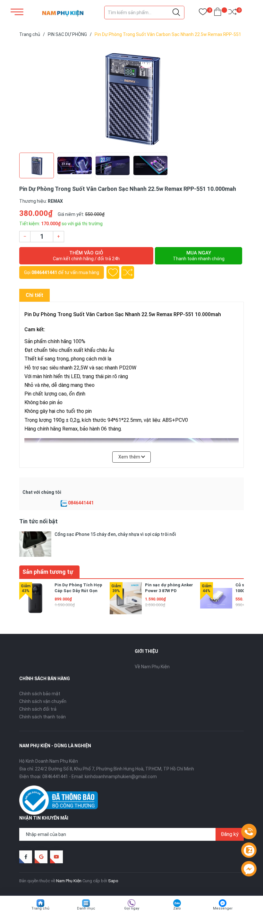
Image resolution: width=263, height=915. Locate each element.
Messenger (223, 908)
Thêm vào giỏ (86, 255)
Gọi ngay (131, 908)
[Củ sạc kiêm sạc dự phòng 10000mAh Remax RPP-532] (216, 598)
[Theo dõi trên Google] (41, 856)
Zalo (177, 908)
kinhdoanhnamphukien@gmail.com (121, 776)
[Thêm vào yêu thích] (112, 272)
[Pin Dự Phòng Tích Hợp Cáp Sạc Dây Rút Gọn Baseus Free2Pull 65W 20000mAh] (35, 598)
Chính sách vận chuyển (42, 701)
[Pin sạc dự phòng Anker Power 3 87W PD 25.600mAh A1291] (126, 598)
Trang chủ (40, 908)
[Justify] (176, 12)
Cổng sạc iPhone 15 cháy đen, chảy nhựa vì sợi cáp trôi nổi (115, 534)
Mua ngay (199, 255)
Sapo (113, 880)
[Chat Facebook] (249, 869)
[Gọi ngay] (249, 831)
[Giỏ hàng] (218, 13)
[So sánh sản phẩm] (232, 13)
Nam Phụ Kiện (68, 880)
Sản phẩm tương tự (47, 571)
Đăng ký (230, 834)
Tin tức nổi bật (38, 521)
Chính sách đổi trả (37, 709)
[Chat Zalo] (64, 503)
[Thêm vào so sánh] (127, 272)
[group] (131, 96)
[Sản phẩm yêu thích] (203, 13)
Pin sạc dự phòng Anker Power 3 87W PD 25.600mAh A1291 (169, 590)
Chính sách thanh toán (42, 716)
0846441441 (44, 272)
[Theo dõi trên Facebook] (25, 856)
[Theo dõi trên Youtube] (56, 856)
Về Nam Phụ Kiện (152, 666)
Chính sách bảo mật (39, 693)
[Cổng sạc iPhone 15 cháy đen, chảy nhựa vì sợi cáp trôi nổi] (35, 544)
